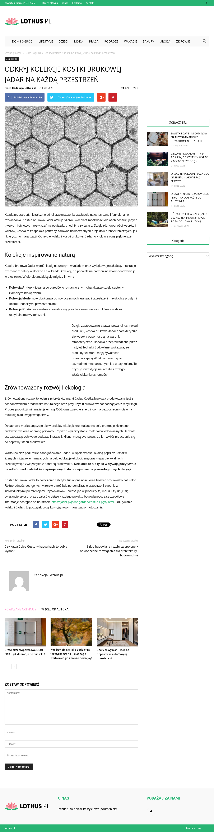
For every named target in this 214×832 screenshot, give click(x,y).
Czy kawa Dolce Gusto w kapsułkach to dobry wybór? (36, 549)
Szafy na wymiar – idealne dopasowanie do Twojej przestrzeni (113, 654)
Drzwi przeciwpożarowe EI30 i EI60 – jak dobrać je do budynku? (190, 197)
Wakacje (130, 41)
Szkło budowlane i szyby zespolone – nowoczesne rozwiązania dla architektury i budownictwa (109, 551)
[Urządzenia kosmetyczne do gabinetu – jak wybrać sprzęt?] (157, 179)
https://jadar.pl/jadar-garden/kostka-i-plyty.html (82, 502)
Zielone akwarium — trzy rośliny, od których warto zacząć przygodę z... (189, 157)
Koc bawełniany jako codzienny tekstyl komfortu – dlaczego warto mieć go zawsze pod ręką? (71, 654)
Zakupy (148, 41)
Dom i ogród (22, 41)
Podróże (111, 41)
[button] (204, 41)
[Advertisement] (133, 21)
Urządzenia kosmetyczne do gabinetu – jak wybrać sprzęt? (190, 177)
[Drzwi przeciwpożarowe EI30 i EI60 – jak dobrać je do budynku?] (25, 632)
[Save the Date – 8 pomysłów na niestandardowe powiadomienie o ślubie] (157, 139)
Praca (93, 41)
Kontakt (90, 2)
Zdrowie (183, 41)
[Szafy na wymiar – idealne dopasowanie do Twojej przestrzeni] (117, 632)
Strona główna (50, 2)
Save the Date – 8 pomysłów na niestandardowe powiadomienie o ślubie (189, 137)
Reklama (77, 2)
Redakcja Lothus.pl (24, 87)
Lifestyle (45, 41)
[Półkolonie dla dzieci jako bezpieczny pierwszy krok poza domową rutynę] (157, 219)
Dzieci (63, 41)
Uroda (165, 41)
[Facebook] (206, 3)
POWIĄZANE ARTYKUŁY (20, 609)
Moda (78, 41)
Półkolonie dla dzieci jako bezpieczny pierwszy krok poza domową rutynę (189, 217)
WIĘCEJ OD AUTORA (55, 609)
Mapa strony (193, 828)
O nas (65, 2)
